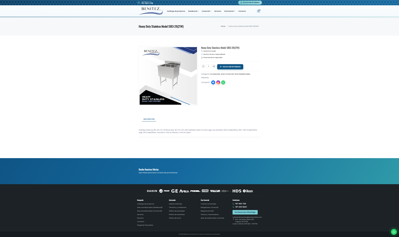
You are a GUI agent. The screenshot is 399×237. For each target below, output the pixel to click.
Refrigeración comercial (209, 207)
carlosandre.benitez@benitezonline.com (247, 217)
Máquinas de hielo (207, 211)
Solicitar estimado (251, 3)
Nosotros (140, 218)
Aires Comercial (227, 74)
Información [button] (229, 11)
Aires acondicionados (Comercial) (149, 211)
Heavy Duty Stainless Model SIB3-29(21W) (220, 47)
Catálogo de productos (176, 11)
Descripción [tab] (149, 119)
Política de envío (175, 218)
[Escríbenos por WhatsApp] (394, 232)
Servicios (217, 11)
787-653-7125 (240, 204)
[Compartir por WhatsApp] (223, 82)
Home (223, 26)
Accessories (215, 74)
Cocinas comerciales (208, 204)
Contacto (242, 11)
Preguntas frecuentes (145, 225)
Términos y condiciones (177, 207)
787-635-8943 (241, 207)
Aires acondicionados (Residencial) (150, 207)
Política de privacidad (177, 211)
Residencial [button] (192, 11)
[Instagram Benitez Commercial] (218, 82)
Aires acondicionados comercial (212, 218)
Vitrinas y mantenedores (210, 214)
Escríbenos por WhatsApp (245, 212)
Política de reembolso (177, 214)
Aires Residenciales (242, 74)
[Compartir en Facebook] (213, 82)
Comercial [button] (206, 11)
